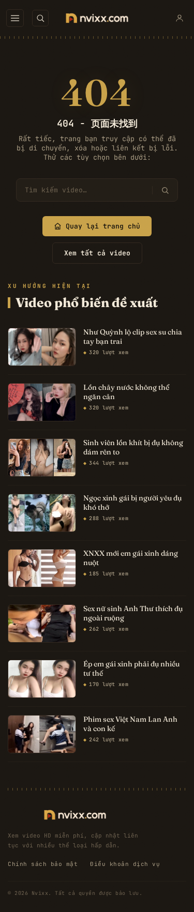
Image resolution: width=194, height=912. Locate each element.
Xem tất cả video (97, 253)
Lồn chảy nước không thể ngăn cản (126, 392)
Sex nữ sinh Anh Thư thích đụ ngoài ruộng (133, 613)
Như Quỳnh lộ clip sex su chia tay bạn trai (132, 337)
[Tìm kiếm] (164, 190)
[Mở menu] (15, 18)
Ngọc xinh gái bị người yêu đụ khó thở (132, 503)
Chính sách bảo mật (43, 864)
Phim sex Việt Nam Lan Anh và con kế (130, 724)
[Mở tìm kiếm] (40, 18)
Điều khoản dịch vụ (125, 864)
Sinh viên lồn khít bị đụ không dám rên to (133, 447)
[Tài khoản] (179, 18)
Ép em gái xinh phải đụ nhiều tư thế (131, 669)
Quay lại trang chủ (103, 226)
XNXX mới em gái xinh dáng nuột (130, 558)
